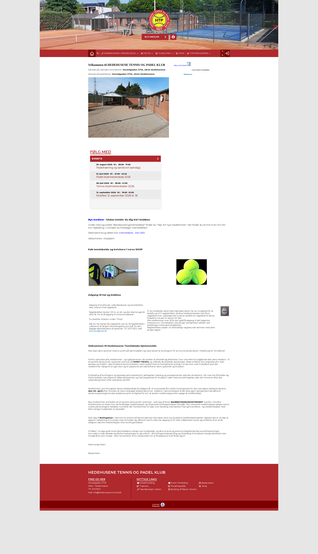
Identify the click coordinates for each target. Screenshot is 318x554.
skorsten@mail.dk (98, 331)
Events (97, 158)
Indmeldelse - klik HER (132, 232)
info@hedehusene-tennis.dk (107, 492)
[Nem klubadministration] (159, 506)
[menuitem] (92, 53)
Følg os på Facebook (180, 65)
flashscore (188, 74)
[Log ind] (227, 53)
